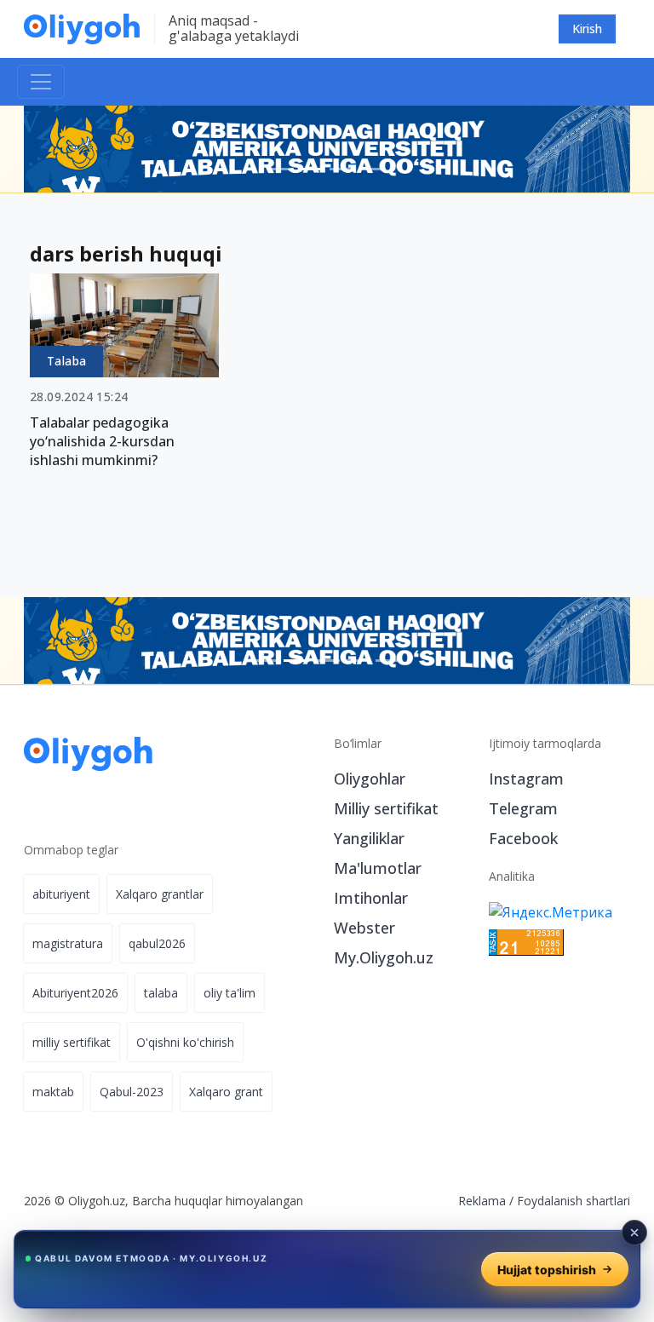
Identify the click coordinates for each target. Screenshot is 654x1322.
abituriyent (61, 894)
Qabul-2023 (132, 1091)
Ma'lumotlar (378, 868)
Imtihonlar (371, 898)
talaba (161, 993)
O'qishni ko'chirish (185, 1042)
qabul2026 (157, 943)
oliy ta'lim (229, 993)
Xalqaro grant (226, 1091)
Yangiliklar (369, 838)
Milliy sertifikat (386, 808)
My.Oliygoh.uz (383, 957)
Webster (364, 927)
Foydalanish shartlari (573, 1201)
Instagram (526, 778)
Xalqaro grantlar (160, 894)
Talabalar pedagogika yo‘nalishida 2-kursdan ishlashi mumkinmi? (102, 441)
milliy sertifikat (71, 1042)
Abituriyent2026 (75, 993)
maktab (53, 1091)
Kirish (587, 28)
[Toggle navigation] (41, 82)
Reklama (482, 1201)
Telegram (523, 808)
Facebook (523, 838)
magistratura (67, 943)
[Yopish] (634, 1232)
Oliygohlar (369, 778)
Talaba (66, 361)
